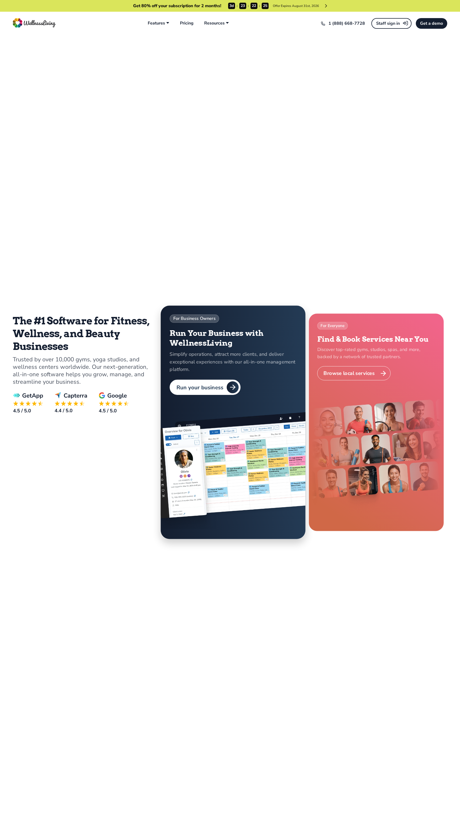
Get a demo (431, 23)
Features (156, 23)
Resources (214, 23)
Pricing (187, 23)
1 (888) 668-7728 (346, 23)
